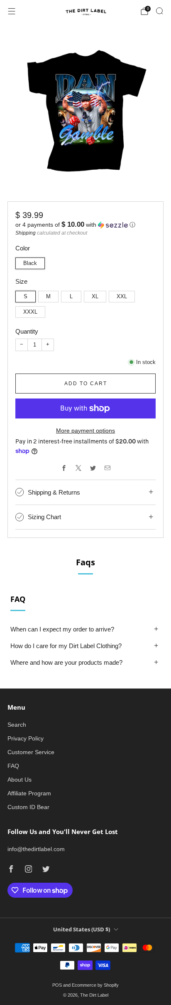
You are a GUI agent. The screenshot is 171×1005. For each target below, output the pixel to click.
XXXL (30, 312)
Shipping (25, 233)
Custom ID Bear (28, 807)
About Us (19, 779)
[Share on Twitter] (92, 467)
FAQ (13, 765)
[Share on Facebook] (63, 467)
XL (95, 297)
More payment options (85, 430)
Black (30, 263)
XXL (122, 297)
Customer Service (30, 752)
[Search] (159, 11)
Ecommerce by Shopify (95, 985)
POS (57, 985)
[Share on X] (78, 467)
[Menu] (11, 11)
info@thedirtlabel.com (36, 849)
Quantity (26, 331)
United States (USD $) (81, 929)
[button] (85, 225)
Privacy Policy (25, 738)
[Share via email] (107, 467)
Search (16, 724)
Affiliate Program (29, 793)
